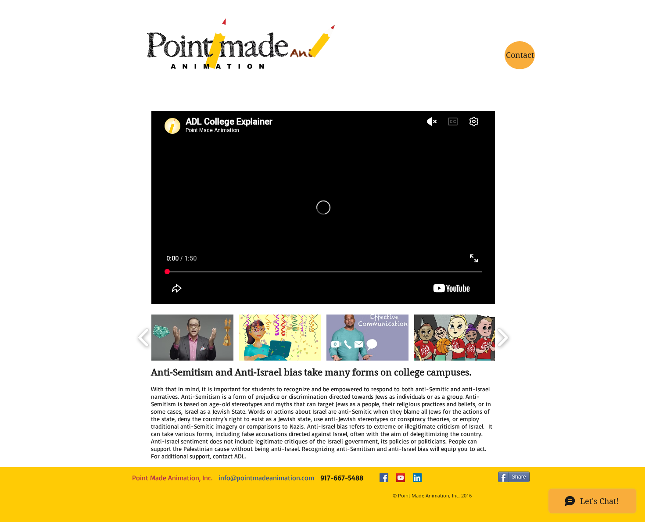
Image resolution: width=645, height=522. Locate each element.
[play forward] (502, 337)
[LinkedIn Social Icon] (417, 477)
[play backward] (144, 337)
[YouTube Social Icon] (400, 477)
